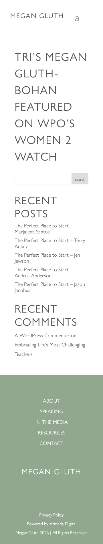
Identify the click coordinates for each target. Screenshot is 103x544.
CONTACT (51, 443)
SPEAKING (51, 411)
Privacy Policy (51, 514)
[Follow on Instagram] (58, 495)
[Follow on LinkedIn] (31, 495)
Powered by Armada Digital (51, 523)
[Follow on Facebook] (44, 495)
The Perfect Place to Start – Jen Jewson (47, 257)
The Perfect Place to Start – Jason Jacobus (50, 286)
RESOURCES (51, 432)
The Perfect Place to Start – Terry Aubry (50, 242)
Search (80, 179)
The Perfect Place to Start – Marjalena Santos (44, 228)
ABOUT (51, 400)
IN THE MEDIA (51, 422)
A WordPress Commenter (42, 335)
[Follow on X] (72, 495)
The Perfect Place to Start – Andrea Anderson (44, 272)
